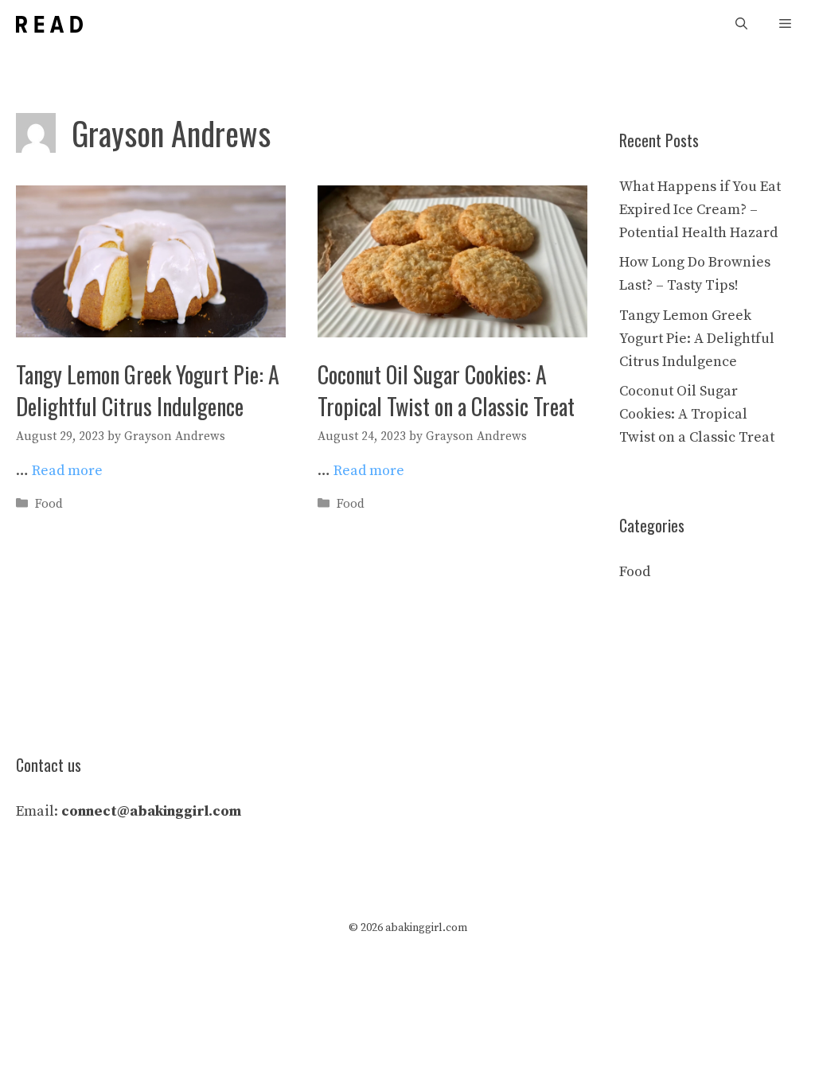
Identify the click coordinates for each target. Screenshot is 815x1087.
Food (49, 504)
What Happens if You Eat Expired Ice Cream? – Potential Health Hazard (700, 209)
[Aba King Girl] (49, 24)
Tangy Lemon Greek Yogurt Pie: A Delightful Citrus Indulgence (147, 390)
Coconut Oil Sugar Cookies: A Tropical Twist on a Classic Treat (446, 390)
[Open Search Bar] (741, 24)
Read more (67, 471)
